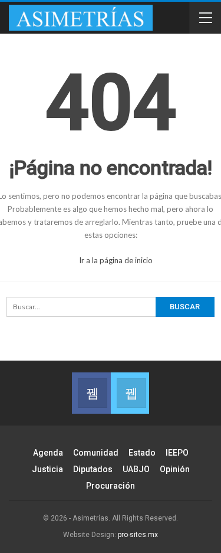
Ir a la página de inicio (115, 260)
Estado (142, 452)
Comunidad (95, 452)
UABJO (136, 469)
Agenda (48, 452)
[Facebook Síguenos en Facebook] (91, 393)
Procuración (110, 485)
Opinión (175, 469)
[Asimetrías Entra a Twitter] (130, 393)
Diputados (93, 469)
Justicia (47, 469)
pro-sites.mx (138, 535)
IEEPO (177, 452)
